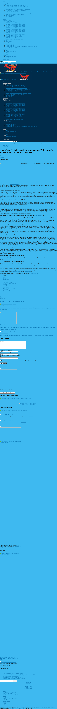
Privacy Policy (28, 686)
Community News (7, 3)
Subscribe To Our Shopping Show (7, 392)
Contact (4, 55)
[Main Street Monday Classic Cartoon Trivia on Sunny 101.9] (14, 410)
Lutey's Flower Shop (7, 282)
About (4, 49)
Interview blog (6, 279)
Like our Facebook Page (11, 51)
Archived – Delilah (10, 15)
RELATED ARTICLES (5, 301)
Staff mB (2, 157)
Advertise (8, 57)
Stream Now (5, 17)
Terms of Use (28, 687)
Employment (28, 683)
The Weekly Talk (13, 143)
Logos (7, 54)
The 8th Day (5, 697)
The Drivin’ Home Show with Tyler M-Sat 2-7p (16, 8)
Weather (4, 19)
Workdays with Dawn (7, 693)
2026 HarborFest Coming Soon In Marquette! (13, 677)
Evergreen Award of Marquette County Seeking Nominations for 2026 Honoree (20, 674)
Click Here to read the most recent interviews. (10, 547)
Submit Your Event (10, 45)
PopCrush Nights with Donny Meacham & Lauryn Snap (18, 9)
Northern (42, 192)
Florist (4, 278)
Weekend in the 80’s (10, 16)
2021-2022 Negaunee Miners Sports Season (15, 27)
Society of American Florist (9, 288)
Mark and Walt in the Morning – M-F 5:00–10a (16, 5)
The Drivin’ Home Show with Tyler (11, 694)
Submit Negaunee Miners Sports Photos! (14, 39)
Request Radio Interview (11, 56)
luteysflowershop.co (16, 271)
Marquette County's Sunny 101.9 (10, 283)
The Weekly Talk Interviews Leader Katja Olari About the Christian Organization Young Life (26, 335)
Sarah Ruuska (6, 287)
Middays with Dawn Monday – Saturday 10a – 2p (17, 6)
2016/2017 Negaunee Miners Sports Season (15, 34)
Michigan (5, 284)
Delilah (4, 696)
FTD (29, 202)
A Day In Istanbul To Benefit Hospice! (11, 676)
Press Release (9, 41)
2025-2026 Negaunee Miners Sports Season (15, 22)
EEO (28, 685)
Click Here (23, 422)
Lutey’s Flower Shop (14, 184)
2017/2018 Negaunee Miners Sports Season (15, 32)
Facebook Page (28, 271)
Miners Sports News (10, 21)
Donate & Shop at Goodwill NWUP (27, 404)
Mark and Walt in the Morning (9, 692)
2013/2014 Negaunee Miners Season (14, 37)
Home (4, 1)
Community (5, 40)
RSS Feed (8, 52)
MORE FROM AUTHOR (17, 301)
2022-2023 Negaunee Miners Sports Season (15, 26)
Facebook (5, 277)
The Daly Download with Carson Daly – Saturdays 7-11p (18, 13)
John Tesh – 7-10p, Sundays (12, 11)
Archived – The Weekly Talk (12, 47)
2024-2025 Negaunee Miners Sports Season (15, 24)
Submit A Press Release (11, 44)
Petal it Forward (39, 215)
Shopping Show (6, 701)
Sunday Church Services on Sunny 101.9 (15, 14)
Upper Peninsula (6, 290)
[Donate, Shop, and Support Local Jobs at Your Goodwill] (13, 73)
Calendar (8, 42)
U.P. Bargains (6, 59)
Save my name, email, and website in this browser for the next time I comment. (18, 360)
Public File (28, 682)
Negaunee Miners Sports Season (10, 698)
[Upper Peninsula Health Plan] (7, 420)
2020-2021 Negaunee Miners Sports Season (15, 29)
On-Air (4, 4)
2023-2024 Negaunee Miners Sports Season (15, 25)
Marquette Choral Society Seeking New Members (14, 678)
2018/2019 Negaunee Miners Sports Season (15, 31)
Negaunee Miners (7, 20)
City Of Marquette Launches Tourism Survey (13, 673)
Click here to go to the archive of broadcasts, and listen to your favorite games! (9, 658)
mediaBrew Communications (18, 708)
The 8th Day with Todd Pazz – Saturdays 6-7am (16, 10)
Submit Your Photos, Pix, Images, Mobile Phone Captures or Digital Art (21, 46)
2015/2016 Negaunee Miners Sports (13, 35)
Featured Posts (6, 143)
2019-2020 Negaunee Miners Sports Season (15, 30)
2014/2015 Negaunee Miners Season (14, 36)
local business (6, 280)
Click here (31, 416)
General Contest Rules (28, 688)
